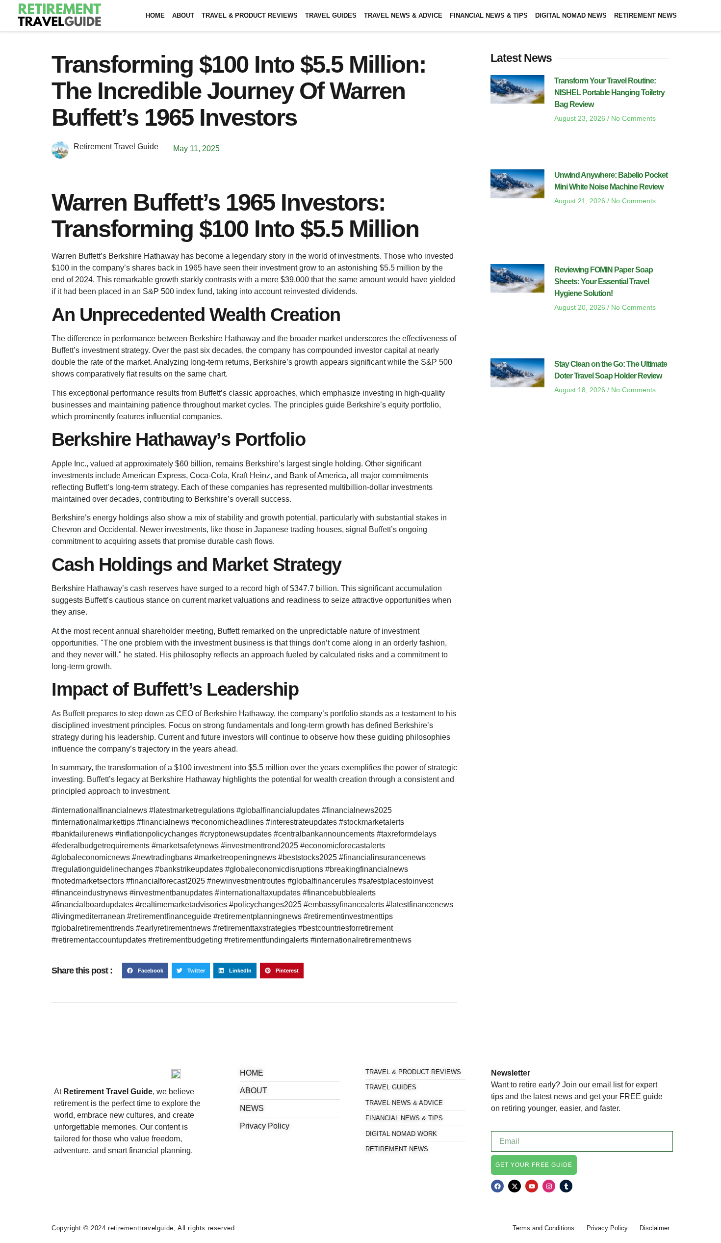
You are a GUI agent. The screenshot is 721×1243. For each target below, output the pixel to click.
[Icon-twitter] (74, 1176)
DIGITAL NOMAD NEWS (571, 15)
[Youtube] (531, 1186)
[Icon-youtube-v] (107, 1176)
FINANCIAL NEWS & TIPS (489, 15)
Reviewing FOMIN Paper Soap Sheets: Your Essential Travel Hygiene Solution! (603, 281)
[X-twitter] (514, 1186)
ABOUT (183, 15)
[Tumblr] (566, 1186)
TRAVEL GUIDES (331, 15)
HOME (155, 15)
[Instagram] (548, 1186)
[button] (145, 970)
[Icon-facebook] (57, 1176)
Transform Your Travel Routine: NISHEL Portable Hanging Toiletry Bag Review (609, 92)
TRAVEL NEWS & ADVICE (403, 15)
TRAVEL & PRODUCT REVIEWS (250, 15)
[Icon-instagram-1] (90, 1176)
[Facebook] (497, 1186)
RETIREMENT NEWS (645, 15)
